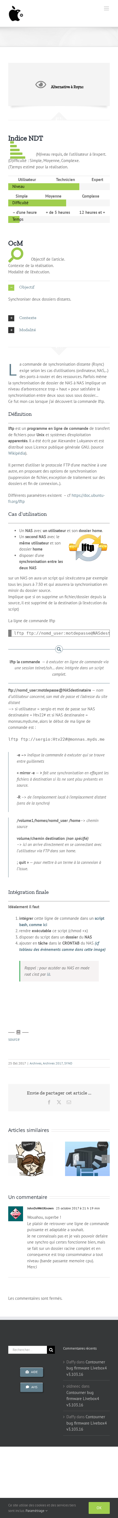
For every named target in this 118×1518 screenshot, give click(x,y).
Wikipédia (16, 453)
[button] (59, 287)
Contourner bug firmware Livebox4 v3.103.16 (86, 1368)
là (48, 974)
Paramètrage (35, 1510)
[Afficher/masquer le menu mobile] (107, 8)
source (14, 1039)
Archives (35, 1063)
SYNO (68, 1063)
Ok (99, 1507)
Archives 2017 (53, 1063)
